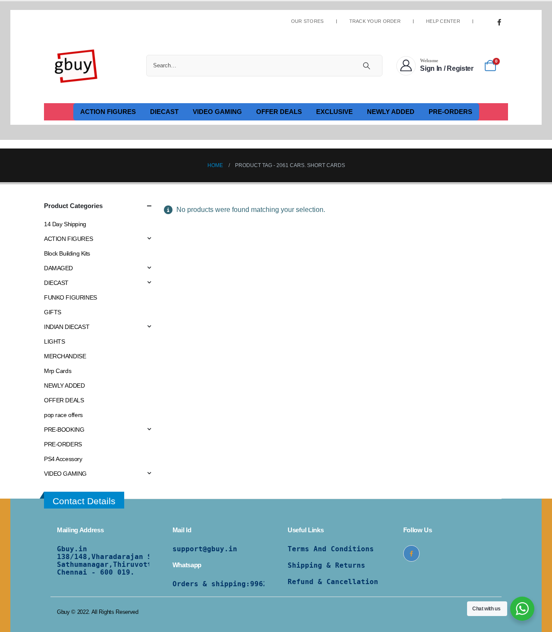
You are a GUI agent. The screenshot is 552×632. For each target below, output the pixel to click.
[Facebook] (499, 22)
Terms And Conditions (331, 549)
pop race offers (63, 414)
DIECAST (164, 111)
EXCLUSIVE (334, 111)
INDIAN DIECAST (66, 326)
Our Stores (307, 21)
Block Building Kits (67, 253)
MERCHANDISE (65, 356)
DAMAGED (58, 268)
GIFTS (52, 312)
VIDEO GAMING (217, 111)
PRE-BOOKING (64, 429)
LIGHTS (54, 341)
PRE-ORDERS (450, 111)
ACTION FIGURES (108, 111)
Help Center (443, 21)
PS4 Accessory (63, 458)
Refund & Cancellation (333, 582)
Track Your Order (375, 21)
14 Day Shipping (65, 224)
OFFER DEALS (279, 111)
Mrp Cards (57, 370)
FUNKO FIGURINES (70, 297)
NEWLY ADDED (390, 111)
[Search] (366, 65)
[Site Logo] (76, 66)
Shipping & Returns (326, 565)
